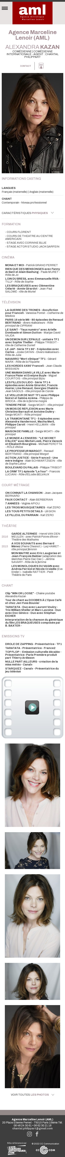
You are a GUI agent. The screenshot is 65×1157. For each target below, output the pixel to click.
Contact (25, 66)
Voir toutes (30, 1094)
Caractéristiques (25, 213)
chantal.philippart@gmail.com (32, 1128)
